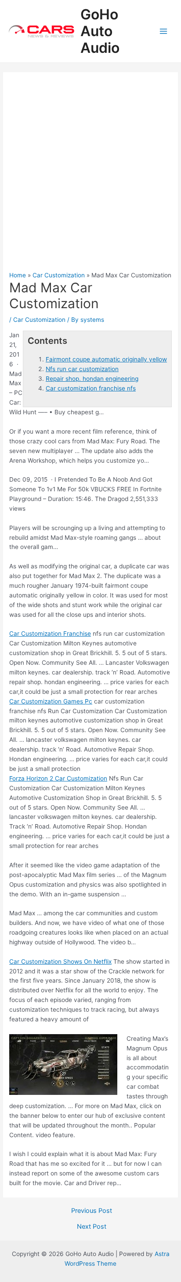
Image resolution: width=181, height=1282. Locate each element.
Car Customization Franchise (50, 633)
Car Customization (39, 319)
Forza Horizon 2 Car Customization (58, 778)
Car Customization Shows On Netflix (60, 961)
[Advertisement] (90, 176)
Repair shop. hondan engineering (92, 378)
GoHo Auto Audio (99, 31)
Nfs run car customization (82, 368)
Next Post (91, 1226)
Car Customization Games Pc (50, 701)
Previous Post (91, 1211)
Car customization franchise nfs (91, 388)
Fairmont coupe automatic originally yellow (106, 359)
